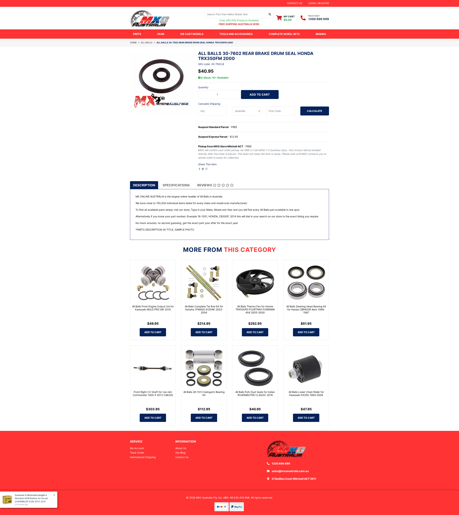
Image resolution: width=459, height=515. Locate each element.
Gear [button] (160, 33)
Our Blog (180, 452)
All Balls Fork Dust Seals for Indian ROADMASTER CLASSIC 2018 (255, 393)
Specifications (176, 185)
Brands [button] (321, 33)
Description (144, 185)
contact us (294, 3)
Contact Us (181, 457)
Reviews (205, 185)
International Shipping (143, 457)
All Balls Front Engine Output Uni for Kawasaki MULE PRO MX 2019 (153, 308)
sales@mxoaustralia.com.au (290, 471)
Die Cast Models (191, 33)
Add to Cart (260, 94)
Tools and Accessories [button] (236, 33)
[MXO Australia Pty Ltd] (150, 17)
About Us (180, 448)
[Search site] (269, 14)
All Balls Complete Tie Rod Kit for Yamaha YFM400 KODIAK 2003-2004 (204, 309)
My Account (137, 448)
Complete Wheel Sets (284, 33)
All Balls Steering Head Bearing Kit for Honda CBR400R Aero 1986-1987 (306, 309)
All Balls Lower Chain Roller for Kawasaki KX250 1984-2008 (306, 393)
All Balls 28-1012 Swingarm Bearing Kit (204, 393)
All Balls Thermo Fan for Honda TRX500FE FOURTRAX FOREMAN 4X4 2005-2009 (255, 309)
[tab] (144, 185)
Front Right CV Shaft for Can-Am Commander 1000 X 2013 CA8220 (153, 393)
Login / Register (318, 3)
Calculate (314, 110)
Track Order (137, 452)
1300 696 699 (318, 19)
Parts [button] (137, 33)
